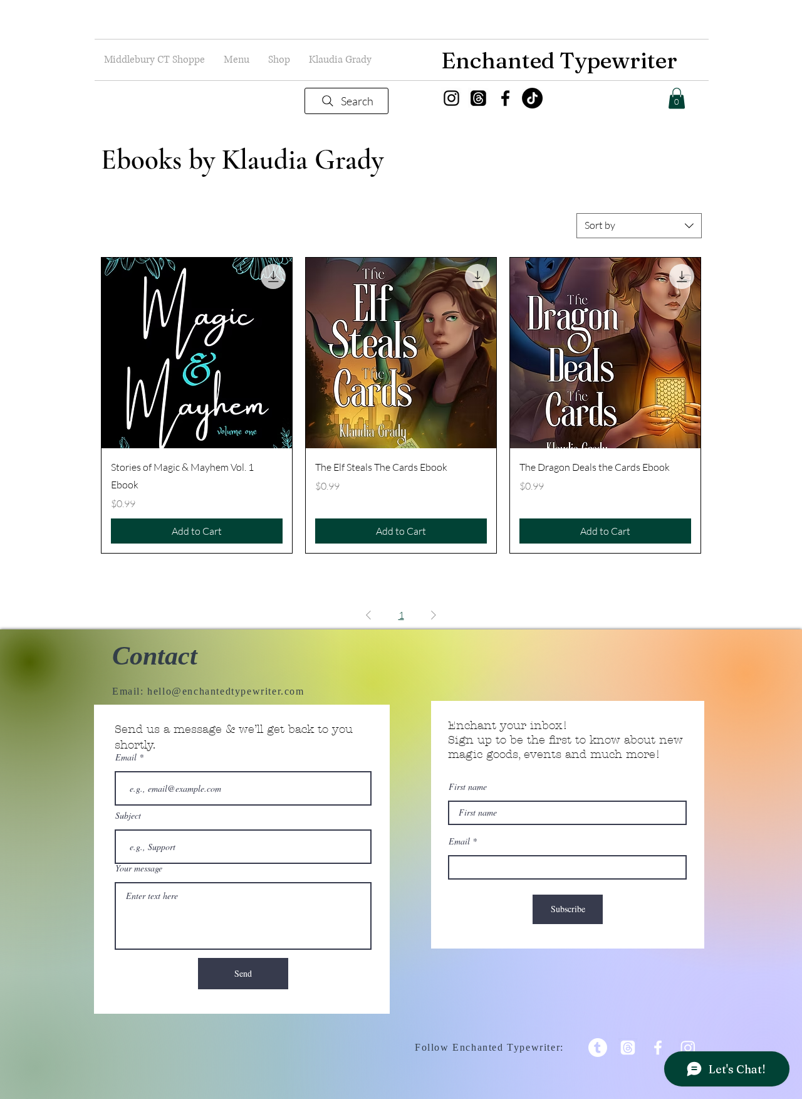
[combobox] (639, 225)
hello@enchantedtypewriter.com (225, 691)
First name (468, 786)
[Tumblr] (597, 1047)
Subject (128, 815)
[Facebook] (505, 98)
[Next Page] (433, 615)
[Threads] (478, 98)
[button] (236, 59)
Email (126, 757)
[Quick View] (197, 353)
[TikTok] (532, 98)
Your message (138, 868)
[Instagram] (451, 98)
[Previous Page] (368, 615)
